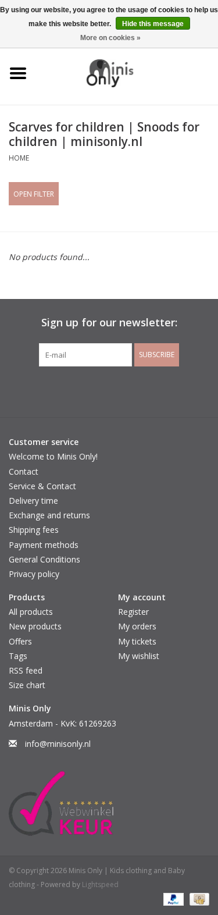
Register (133, 611)
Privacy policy (34, 573)
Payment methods (43, 544)
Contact (23, 471)
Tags (18, 655)
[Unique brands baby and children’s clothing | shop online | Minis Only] (127, 72)
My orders (137, 626)
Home (19, 158)
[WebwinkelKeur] (109, 803)
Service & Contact (42, 486)
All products (31, 611)
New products (35, 626)
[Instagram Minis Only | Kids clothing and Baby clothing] (119, 390)
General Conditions (44, 559)
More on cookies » (110, 38)
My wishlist (138, 655)
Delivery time (33, 500)
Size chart (27, 684)
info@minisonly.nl (58, 743)
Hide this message (153, 24)
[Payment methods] (172, 899)
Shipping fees (34, 529)
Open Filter (33, 194)
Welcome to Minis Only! (53, 456)
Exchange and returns (49, 515)
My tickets (137, 641)
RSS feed (25, 670)
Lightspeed (100, 884)
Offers (20, 641)
